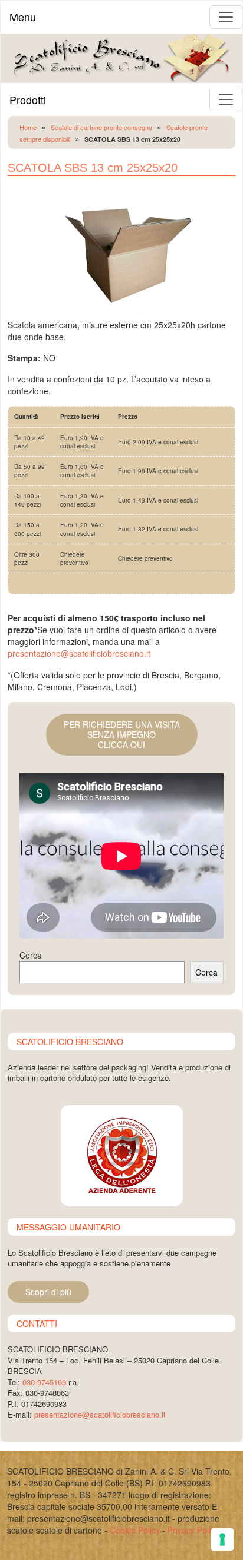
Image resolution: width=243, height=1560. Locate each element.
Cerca (30, 955)
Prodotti (27, 99)
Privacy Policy (193, 1530)
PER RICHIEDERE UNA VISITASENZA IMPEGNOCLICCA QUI (122, 734)
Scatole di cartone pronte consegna (101, 127)
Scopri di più (48, 1292)
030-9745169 (44, 1382)
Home (28, 127)
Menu (22, 16)
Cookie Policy (135, 1530)
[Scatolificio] (121, 57)
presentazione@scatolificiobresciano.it (79, 653)
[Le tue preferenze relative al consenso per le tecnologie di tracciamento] (222, 1539)
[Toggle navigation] (225, 17)
